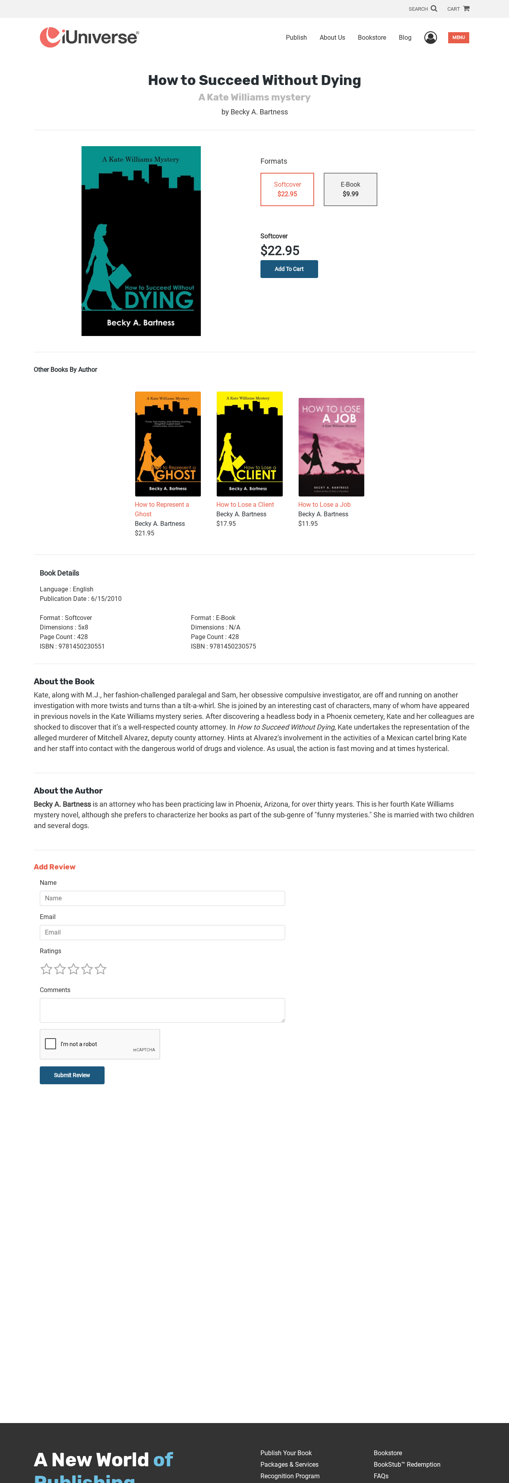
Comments (55, 990)
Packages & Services (289, 1464)
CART (454, 9)
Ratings (50, 951)
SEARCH (419, 9)
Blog (405, 37)
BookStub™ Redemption (407, 1464)
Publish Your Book (286, 1453)
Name (48, 882)
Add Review (55, 867)
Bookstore (372, 37)
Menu (459, 37)
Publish (296, 37)
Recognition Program (290, 1476)
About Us (332, 37)
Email (48, 917)
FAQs (381, 1476)
